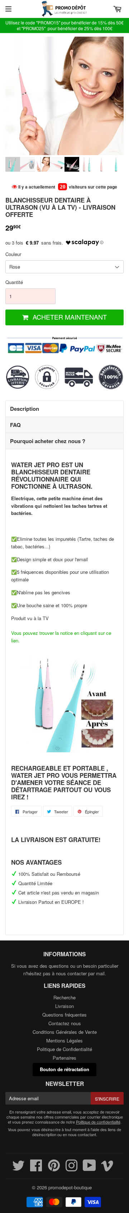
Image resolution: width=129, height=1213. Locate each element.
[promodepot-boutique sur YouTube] (89, 1168)
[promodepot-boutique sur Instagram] (71, 1168)
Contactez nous (64, 1023)
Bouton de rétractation (64, 1069)
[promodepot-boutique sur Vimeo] (107, 1168)
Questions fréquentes (64, 1014)
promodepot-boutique (70, 1187)
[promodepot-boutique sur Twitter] (18, 1168)
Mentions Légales (64, 1040)
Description (24, 409)
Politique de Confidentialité (64, 1049)
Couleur (13, 254)
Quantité (14, 282)
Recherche (64, 997)
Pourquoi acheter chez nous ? (47, 441)
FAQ (15, 425)
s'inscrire (107, 1099)
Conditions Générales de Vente (65, 1031)
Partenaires (64, 1057)
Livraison (64, 1006)
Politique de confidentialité (98, 1122)
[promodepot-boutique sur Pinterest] (54, 1168)
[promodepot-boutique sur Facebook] (36, 1168)
